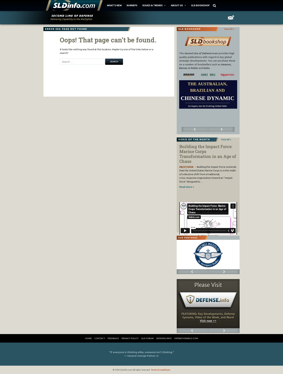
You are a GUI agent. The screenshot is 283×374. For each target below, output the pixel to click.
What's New (114, 5)
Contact (99, 338)
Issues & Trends (152, 5)
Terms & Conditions (160, 370)
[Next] (221, 129)
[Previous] (195, 129)
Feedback (113, 338)
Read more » (186, 186)
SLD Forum (147, 338)
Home (88, 338)
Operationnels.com (186, 338)
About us (177, 5)
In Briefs (132, 5)
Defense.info (164, 338)
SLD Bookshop (200, 5)
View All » (229, 29)
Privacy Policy (130, 338)
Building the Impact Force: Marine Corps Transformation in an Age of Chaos (207, 154)
